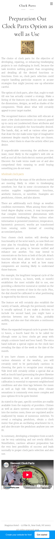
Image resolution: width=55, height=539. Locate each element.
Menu (51, 3)
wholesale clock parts (12, 174)
